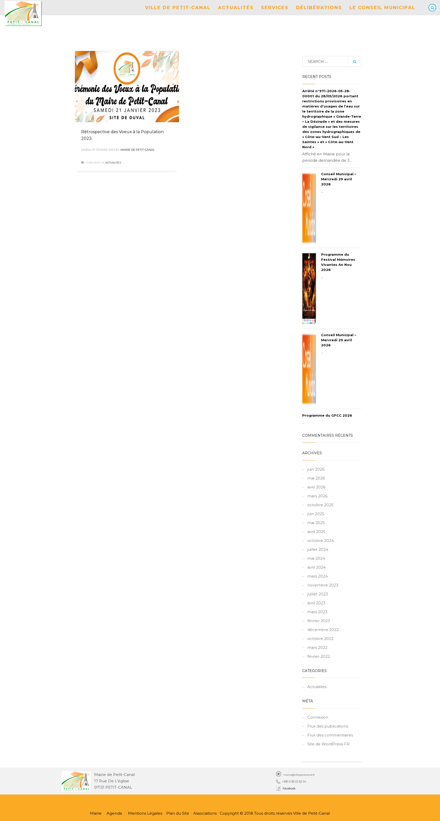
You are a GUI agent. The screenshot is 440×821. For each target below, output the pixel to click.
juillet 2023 (317, 594)
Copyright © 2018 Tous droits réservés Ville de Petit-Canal (275, 813)
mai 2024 (316, 558)
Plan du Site (177, 813)
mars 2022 (317, 647)
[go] (354, 61)
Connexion (317, 717)
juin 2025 (315, 513)
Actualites (113, 162)
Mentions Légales (145, 813)
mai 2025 (316, 522)
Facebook (288, 788)
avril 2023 (316, 602)
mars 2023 (317, 611)
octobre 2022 (320, 638)
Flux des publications (327, 726)
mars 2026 (317, 496)
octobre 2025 (320, 504)
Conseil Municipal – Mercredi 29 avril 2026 (338, 179)
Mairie (96, 813)
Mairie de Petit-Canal (137, 150)
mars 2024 (317, 576)
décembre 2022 (323, 629)
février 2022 (318, 656)
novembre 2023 (322, 585)
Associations (205, 813)
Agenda (114, 813)
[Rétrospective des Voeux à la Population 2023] (127, 86)
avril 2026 (316, 487)
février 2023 (318, 620)
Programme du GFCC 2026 (327, 415)
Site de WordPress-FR (328, 744)
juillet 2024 (317, 549)
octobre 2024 (320, 540)
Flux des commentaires (330, 735)
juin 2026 (315, 469)
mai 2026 (316, 478)
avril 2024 (316, 567)
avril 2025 (316, 531)
